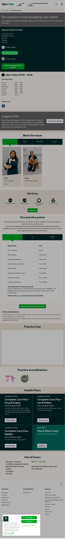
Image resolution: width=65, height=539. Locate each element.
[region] (21, 525)
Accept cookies (29, 517)
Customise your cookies (29, 525)
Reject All (29, 521)
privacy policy (10, 533)
